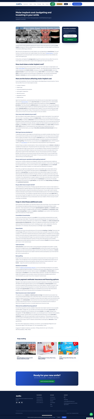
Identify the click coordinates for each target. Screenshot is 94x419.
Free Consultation (77, 4)
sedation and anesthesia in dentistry (28, 267)
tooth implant (22, 68)
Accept (64, 417)
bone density (24, 142)
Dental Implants (39, 397)
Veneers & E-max (40, 400)
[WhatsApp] (91, 414)
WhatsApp (66, 399)
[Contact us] (65, 397)
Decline (58, 417)
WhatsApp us (70, 39)
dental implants (49, 53)
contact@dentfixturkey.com (69, 401)
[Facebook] (22, 402)
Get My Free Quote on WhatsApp (47, 381)
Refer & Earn (53, 4)
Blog (43, 4)
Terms (70, 413)
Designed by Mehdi (75, 413)
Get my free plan (70, 35)
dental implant (25, 101)
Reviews (60, 4)
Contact (47, 4)
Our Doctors (52, 397)
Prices (35, 4)
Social (66, 4)
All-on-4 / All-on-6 (40, 402)
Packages (39, 4)
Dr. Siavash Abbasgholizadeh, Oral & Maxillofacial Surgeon (38, 17)
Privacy (68, 413)
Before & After (53, 398)
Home (17, 9)
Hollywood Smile (40, 398)
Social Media (52, 402)
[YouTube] (19, 402)
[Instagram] (17, 402)
